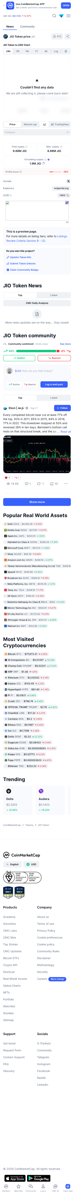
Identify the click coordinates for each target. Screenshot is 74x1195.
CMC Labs (10, 930)
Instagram (43, 1064)
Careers (42, 978)
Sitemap (8, 1020)
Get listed (9, 1043)
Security (42, 971)
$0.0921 (22, 695)
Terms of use (45, 923)
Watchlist (9, 1006)
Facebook (43, 1071)
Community (44, 1050)
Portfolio (8, 999)
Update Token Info (20, 257)
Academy (9, 916)
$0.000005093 (32, 748)
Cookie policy (45, 944)
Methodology (45, 965)
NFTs (6, 992)
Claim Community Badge (24, 269)
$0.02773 (26, 754)
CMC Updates (12, 951)
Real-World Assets (15, 978)
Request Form (12, 1050)
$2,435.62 (28, 677)
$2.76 (32, 706)
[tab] (45, 124)
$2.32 (25, 736)
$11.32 (26, 712)
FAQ (6, 1064)
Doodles (8, 1013)
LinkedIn (42, 1084)
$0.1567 (26, 724)
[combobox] (37, 132)
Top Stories (10, 944)
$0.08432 (29, 742)
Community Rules (48, 951)
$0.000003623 (29, 759)
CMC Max (9, 937)
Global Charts (12, 985)
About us (43, 916)
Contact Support (14, 1057)
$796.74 (25, 701)
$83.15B (16, 16)
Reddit (41, 1077)
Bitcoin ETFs (11, 958)
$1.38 (22, 671)
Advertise (9, 923)
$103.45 (26, 683)
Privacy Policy (46, 930)
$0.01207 (31, 659)
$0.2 (25, 718)
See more (65, 343)
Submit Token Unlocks (23, 263)
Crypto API (10, 965)
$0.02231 (32, 665)
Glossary (9, 1071)
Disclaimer (44, 958)
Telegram (43, 1057)
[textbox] (41, 374)
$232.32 (27, 765)
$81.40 (28, 689)
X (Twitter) (44, 1043)
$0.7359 (23, 730)
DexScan (9, 971)
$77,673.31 (27, 653)
